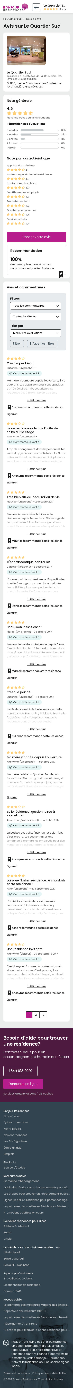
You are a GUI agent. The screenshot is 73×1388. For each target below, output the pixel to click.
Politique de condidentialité (49, 1373)
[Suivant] (43, 1014)
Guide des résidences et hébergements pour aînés (37, 1187)
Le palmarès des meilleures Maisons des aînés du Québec (37, 1305)
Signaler (12, 414)
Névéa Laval (12, 1252)
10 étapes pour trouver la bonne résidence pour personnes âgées (37, 1330)
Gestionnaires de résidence (22, 1285)
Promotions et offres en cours (24, 1213)
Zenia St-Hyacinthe (16, 1265)
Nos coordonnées (15, 1135)
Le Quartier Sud (12, 19)
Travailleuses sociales (18, 1278)
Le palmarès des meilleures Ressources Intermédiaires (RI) (37, 1317)
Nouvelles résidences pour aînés (24, 1221)
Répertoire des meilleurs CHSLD (25, 1311)
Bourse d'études (14, 1168)
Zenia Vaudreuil (14, 1259)
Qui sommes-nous (16, 1122)
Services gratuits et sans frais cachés (28, 1094)
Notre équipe (12, 1129)
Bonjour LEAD (12, 1291)
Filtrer (17, 344)
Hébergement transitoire (20, 1324)
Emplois (9, 1154)
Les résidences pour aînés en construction (31, 1247)
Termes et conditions (16, 1373)
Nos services (12, 1116)
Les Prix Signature (15, 1141)
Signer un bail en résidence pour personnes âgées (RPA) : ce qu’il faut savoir (37, 1200)
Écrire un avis (12, 1148)
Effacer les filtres (42, 344)
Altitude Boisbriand (16, 1226)
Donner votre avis (36, 237)
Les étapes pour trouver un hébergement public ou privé (37, 1194)
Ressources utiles (14, 1176)
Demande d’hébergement (21, 1181)
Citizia (8, 1239)
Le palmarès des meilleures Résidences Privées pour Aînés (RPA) (37, 1206)
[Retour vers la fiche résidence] (36, 7)
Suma (7, 1232)
